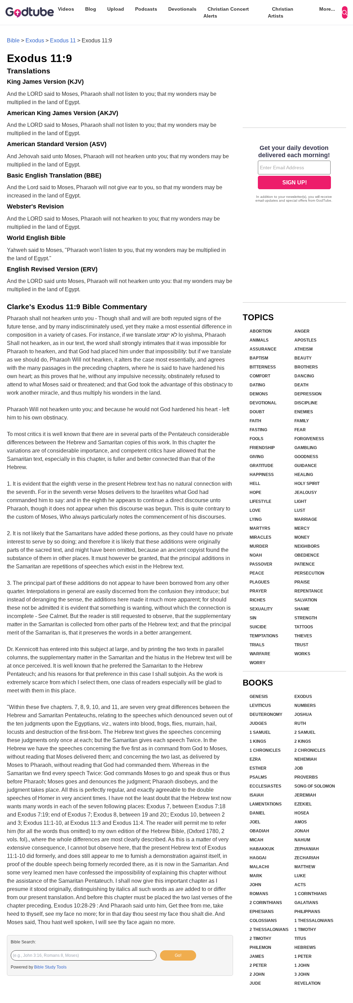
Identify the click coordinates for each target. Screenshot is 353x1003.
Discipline (305, 403)
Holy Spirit (307, 483)
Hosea (301, 813)
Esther (258, 768)
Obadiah (259, 831)
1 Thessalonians (313, 920)
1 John (302, 965)
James (257, 956)
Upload (115, 9)
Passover (261, 564)
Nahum (302, 840)
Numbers (305, 705)
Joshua (303, 714)
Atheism (303, 349)
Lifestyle (260, 501)
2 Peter (258, 965)
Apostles (305, 340)
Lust (299, 510)
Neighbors (307, 546)
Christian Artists (280, 12)
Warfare (260, 653)
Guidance (305, 465)
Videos (66, 9)
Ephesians (262, 911)
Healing (303, 474)
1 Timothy (305, 929)
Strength (305, 618)
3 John (302, 974)
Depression (308, 394)
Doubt (257, 411)
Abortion (261, 331)
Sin (253, 618)
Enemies (303, 411)
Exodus (35, 40)
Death (301, 385)
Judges (258, 723)
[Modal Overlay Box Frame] (294, 174)
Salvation (305, 600)
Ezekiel (303, 804)
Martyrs (260, 528)
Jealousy (305, 492)
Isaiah (257, 795)
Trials (257, 644)
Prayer (258, 591)
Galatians (306, 902)
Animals (259, 340)
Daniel (257, 813)
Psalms (258, 777)
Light (300, 501)
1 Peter (303, 956)
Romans (259, 893)
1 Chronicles (265, 750)
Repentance (308, 591)
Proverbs (306, 777)
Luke (300, 875)
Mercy (302, 528)
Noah (256, 555)
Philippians (307, 911)
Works (302, 653)
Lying (256, 519)
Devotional (263, 403)
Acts (300, 884)
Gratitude (261, 465)
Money (302, 537)
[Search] (344, 12)
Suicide (258, 627)
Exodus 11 (63, 40)
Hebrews (305, 947)
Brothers (306, 367)
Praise (302, 582)
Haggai (258, 857)
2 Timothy (260, 938)
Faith (255, 420)
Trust (301, 644)
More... (327, 9)
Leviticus (260, 705)
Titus (300, 938)
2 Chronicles (309, 750)
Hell (255, 483)
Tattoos (303, 627)
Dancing (304, 376)
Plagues (260, 582)
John (255, 884)
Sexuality (261, 609)
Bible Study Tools (50, 967)
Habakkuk (262, 849)
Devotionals (182, 9)
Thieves (303, 636)
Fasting (258, 429)
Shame (302, 609)
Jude (255, 983)
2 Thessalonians (269, 929)
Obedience (306, 555)
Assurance (263, 349)
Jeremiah (305, 795)
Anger (302, 331)
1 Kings (258, 741)
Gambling (305, 447)
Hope (255, 492)
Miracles (260, 537)
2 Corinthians (266, 902)
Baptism (259, 358)
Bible (13, 40)
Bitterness (263, 367)
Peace (257, 573)
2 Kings (302, 741)
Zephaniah (306, 849)
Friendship (262, 447)
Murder (259, 546)
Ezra (255, 759)
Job (298, 768)
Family (301, 420)
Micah (256, 840)
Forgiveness (309, 438)
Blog (90, 9)
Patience (304, 564)
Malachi (259, 866)
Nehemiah (305, 759)
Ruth (300, 723)
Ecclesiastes (265, 786)
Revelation (307, 983)
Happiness (262, 474)
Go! (178, 955)
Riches (257, 600)
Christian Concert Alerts (226, 12)
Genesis (259, 696)
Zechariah (306, 857)
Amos (300, 822)
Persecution (309, 573)
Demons (259, 394)
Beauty (303, 358)
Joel (255, 822)
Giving (257, 456)
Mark (256, 875)
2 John (257, 974)
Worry (257, 662)
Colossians (263, 920)
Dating (257, 385)
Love (255, 510)
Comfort (260, 376)
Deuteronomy (266, 714)
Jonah (301, 831)
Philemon (260, 947)
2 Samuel (304, 732)
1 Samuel (260, 732)
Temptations (264, 636)
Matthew (304, 866)
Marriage (305, 519)
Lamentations (266, 804)
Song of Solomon (314, 786)
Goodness (306, 456)
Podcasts (146, 9)
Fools (256, 438)
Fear (300, 429)
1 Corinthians (310, 893)
